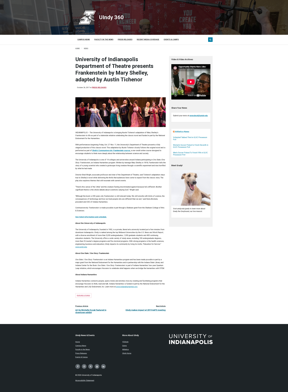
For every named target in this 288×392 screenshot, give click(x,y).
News (86, 48)
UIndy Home (126, 353)
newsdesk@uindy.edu (198, 116)
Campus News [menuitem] (83, 39)
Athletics (125, 349)
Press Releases (99, 88)
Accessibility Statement (84, 380)
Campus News (80, 346)
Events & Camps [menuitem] (171, 39)
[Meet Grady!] (190, 188)
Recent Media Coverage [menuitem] (148, 39)
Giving (124, 346)
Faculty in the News (82, 349)
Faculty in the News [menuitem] (103, 39)
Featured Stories (83, 295)
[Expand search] (210, 39)
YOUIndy (125, 342)
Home (77, 48)
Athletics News (182, 131)
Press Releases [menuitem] (125, 39)
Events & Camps (81, 357)
